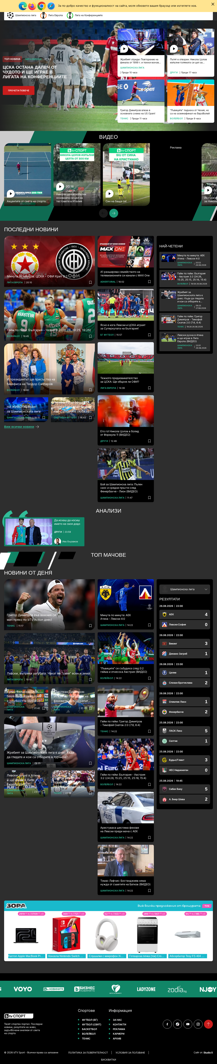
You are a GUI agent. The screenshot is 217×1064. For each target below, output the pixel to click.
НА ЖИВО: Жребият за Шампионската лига (23, 409)
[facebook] (167, 1024)
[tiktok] (177, 1024)
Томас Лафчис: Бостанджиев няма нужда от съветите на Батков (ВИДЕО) (125, 882)
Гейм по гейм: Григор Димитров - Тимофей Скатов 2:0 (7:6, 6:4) (189, 319)
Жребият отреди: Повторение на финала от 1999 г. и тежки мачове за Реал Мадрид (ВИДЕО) (140, 61)
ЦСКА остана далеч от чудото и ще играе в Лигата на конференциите (35, 72)
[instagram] (198, 1024)
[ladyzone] (129, 989)
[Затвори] (213, 4)
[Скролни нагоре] (208, 1024)
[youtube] (187, 1024)
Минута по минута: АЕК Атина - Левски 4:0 (191, 257)
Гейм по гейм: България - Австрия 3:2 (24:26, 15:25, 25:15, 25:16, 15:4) (191, 276)
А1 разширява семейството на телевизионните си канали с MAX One (125, 273)
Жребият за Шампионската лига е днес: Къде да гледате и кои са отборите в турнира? (190, 297)
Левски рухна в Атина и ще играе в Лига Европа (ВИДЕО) (190, 338)
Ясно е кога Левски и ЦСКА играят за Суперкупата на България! (122, 326)
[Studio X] (208, 1052)
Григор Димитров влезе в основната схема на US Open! (137, 112)
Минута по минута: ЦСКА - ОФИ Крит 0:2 (37, 276)
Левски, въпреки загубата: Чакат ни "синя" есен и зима (48, 673)
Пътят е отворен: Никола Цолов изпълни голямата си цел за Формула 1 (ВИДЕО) (188, 61)
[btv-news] (37, 989)
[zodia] (160, 989)
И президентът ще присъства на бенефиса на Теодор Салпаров (31, 381)
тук (206, 906)
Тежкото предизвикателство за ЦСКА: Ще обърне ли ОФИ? (119, 379)
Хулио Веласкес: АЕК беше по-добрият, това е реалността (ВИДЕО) (24, 696)
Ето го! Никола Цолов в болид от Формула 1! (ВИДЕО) (119, 433)
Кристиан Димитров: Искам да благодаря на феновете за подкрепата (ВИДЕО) (72, 696)
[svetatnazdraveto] (98, 989)
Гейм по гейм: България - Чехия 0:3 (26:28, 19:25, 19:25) (49, 330)
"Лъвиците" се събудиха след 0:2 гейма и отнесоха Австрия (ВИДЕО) (123, 670)
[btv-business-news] (68, 989)
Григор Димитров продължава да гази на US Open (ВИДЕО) (69, 782)
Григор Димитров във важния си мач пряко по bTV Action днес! (31, 617)
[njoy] (191, 989)
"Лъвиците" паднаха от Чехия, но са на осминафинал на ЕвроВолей (190, 112)
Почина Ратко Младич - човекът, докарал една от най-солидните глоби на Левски (73, 407)
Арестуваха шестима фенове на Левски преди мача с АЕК (119, 829)
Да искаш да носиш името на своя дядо (67, 522)
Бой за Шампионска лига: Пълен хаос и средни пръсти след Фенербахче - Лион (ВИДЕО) (121, 488)
